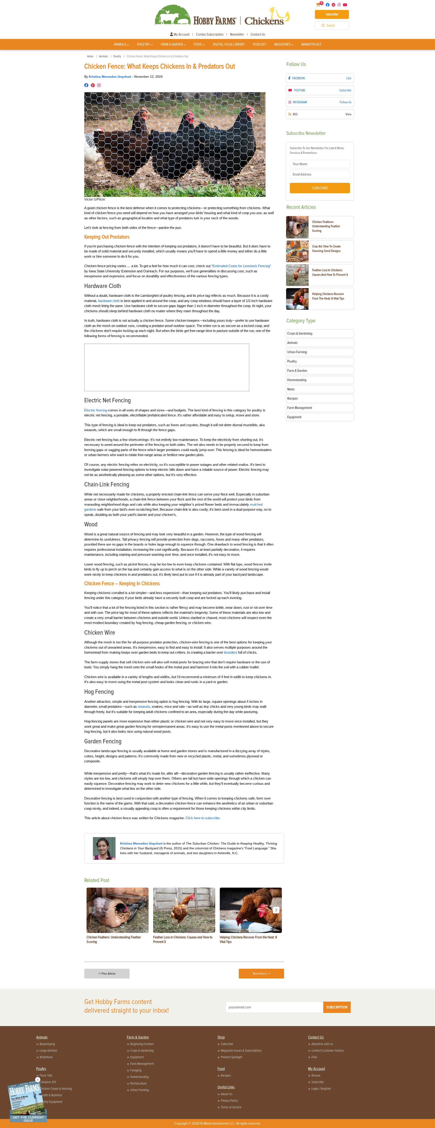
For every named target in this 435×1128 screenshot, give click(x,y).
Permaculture (138, 1083)
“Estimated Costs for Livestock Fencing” (241, 266)
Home (90, 56)
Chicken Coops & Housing (56, 1089)
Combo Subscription (209, 34)
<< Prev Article (107, 974)
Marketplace (311, 44)
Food (198, 44)
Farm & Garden (172, 44)
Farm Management (142, 1064)
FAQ (314, 1057)
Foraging (135, 1070)
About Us (226, 1094)
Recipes (226, 1075)
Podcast (259, 44)
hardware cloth (109, 301)
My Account (181, 34)
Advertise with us (322, 1044)
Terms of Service (231, 1107)
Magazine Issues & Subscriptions (241, 1050)
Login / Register (321, 1089)
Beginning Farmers (142, 1044)
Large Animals (48, 1050)
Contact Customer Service (328, 1050)
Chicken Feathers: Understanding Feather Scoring (326, 226)
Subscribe (332, 14)
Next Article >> (261, 974)
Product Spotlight (231, 1057)
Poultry (143, 44)
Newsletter (237, 34)
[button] (276, 910)
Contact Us (258, 34)
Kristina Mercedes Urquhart (110, 76)
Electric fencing (95, 410)
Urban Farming (139, 1090)
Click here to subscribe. (203, 818)
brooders (230, 652)
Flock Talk (46, 1075)
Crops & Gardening (142, 1050)
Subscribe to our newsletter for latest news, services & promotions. (317, 150)
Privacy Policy (229, 1101)
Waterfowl (46, 1057)
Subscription (336, 1007)
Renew (316, 1075)
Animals (120, 44)
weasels (144, 706)
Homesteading (139, 1077)
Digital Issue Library (229, 44)
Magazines (282, 44)
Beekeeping (47, 1044)
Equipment (137, 1057)
